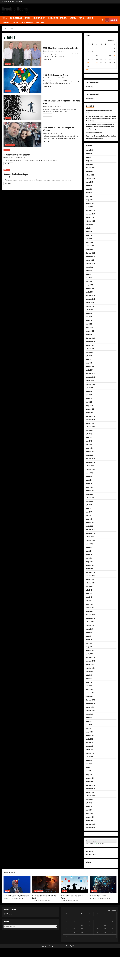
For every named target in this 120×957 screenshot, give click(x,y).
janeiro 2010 (89, 821)
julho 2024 (89, 228)
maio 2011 (89, 767)
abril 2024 (89, 239)
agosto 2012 (89, 714)
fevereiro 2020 (90, 409)
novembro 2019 (90, 420)
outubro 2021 (90, 345)
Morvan (88, 110)
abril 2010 (89, 810)
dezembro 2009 (90, 824)
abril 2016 (89, 558)
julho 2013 (89, 675)
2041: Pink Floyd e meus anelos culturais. (22, 53)
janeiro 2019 (89, 455)
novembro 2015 (90, 576)
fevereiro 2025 (90, 203)
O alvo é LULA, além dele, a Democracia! (16, 896)
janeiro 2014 (89, 654)
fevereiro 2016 (90, 565)
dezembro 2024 (90, 210)
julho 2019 (89, 434)
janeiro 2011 (89, 781)
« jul (87, 70)
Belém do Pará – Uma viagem (16, 174)
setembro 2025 (90, 178)
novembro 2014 (90, 618)
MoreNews (66, 946)
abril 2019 (89, 444)
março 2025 (89, 200)
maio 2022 (89, 320)
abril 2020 (89, 402)
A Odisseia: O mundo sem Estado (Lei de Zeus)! (45, 897)
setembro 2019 (90, 427)
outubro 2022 (90, 303)
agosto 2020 (89, 388)
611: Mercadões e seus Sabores (17, 154)
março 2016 (89, 561)
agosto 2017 (89, 501)
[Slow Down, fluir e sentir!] (103, 884)
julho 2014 (89, 632)
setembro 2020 (90, 384)
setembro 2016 (90, 540)
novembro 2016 (90, 533)
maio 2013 (89, 682)
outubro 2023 (90, 260)
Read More (48, 60)
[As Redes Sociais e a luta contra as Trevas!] (74, 884)
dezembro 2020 (90, 373)
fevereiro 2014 (90, 650)
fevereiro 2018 (90, 491)
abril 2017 (88, 515)
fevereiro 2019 (90, 452)
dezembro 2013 (90, 657)
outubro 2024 (90, 217)
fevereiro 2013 (90, 693)
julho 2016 (89, 547)
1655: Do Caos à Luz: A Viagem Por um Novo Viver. (22, 107)
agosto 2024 (89, 224)
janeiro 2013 (89, 696)
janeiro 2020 (89, 412)
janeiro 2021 (89, 370)
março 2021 (89, 363)
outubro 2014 (90, 622)
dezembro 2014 (90, 615)
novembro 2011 (90, 746)
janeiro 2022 (89, 334)
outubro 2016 (90, 537)
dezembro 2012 (90, 700)
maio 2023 (89, 278)
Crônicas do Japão (16, 18)
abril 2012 (89, 728)
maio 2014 (89, 640)
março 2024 (89, 242)
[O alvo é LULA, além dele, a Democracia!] (17, 884)
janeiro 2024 (89, 249)
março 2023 (89, 285)
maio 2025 (89, 193)
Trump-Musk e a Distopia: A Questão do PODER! (101, 137)
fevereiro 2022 (90, 331)
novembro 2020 (90, 377)
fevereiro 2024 (90, 246)
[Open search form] (102, 20)
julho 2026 (89, 154)
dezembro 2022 (90, 295)
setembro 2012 (90, 710)
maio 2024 (89, 235)
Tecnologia (14, 22)
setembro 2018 (90, 469)
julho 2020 (89, 391)
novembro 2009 (90, 828)
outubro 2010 (90, 792)
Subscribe (113, 20)
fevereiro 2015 (90, 608)
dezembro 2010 (90, 785)
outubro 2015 (90, 579)
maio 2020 (89, 398)
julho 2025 (89, 185)
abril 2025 (89, 196)
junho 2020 (89, 395)
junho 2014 (89, 636)
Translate (100, 844)
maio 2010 (89, 806)
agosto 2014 (89, 629)
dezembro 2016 (90, 530)
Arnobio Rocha (15, 8)
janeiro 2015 (89, 611)
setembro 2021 (90, 349)
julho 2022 (89, 313)
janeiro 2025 (89, 207)
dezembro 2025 (90, 168)
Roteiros (6, 22)
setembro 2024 (90, 221)
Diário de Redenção (27, 22)
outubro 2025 (90, 175)
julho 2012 (89, 718)
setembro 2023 (90, 263)
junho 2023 (89, 274)
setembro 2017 (90, 498)
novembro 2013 (90, 661)
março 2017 (89, 519)
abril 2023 (89, 281)
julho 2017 (89, 505)
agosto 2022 (89, 310)
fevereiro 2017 (90, 522)
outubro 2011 (89, 750)
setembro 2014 (90, 625)
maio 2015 (89, 597)
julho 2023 (89, 271)
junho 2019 (89, 437)
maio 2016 (89, 554)
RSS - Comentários (91, 855)
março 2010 (89, 813)
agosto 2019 (89, 430)
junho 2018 (89, 480)
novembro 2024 (90, 214)
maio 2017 (89, 512)
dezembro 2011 (90, 742)
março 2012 (89, 732)
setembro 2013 (90, 668)
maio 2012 (89, 725)
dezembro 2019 (90, 416)
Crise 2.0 (4, 18)
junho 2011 (89, 764)
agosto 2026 (89, 150)
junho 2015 (89, 593)
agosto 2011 (89, 757)
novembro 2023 (90, 256)
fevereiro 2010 (90, 817)
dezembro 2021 (90, 338)
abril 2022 (89, 324)
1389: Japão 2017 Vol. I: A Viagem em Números (22, 134)
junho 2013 (89, 679)
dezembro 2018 (90, 459)
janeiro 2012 (89, 739)
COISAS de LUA (40, 22)
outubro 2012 (90, 707)
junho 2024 (89, 232)
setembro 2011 (90, 753)
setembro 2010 (90, 796)
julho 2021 (89, 356)
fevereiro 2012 (90, 735)
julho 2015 (89, 590)
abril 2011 (88, 771)
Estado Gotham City (39, 18)
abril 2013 (89, 686)
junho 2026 (89, 157)
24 (88, 63)
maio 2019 (89, 441)
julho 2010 (89, 803)
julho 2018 (89, 476)
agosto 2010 (89, 799)
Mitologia (73, 18)
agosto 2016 (89, 544)
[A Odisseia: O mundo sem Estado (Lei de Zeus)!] (45, 884)
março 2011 (89, 774)
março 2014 (89, 647)
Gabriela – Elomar (97, 132)
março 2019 (89, 448)
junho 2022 (89, 317)
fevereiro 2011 (90, 778)
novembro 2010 (90, 789)
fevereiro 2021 (90, 366)
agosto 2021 (89, 352)
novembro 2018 (90, 462)
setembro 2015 (90, 583)
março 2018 (89, 487)
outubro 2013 (90, 664)
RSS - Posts (89, 851)
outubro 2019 (90, 423)
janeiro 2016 (89, 569)
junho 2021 (89, 359)
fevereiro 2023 (90, 288)
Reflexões (90, 18)
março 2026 (89, 161)
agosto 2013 (89, 672)
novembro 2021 (90, 341)
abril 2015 (89, 601)
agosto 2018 (89, 473)
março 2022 (89, 327)
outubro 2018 (90, 466)
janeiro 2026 (89, 164)
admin (45, 51)
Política (81, 18)
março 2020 (89, 405)
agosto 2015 (89, 586)
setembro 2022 (90, 306)
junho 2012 (89, 721)
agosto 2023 (89, 267)
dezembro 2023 (90, 253)
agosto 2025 (89, 182)
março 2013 (89, 689)
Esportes (27, 18)
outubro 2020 (90, 381)
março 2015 (89, 604)
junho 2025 (89, 189)
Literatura (63, 18)
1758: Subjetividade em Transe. (22, 80)
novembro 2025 (90, 171)
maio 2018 (89, 483)
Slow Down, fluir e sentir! (98, 896)
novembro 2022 (90, 299)
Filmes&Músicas (53, 18)
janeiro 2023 (89, 292)
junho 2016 (89, 551)
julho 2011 (89, 760)
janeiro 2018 (89, 494)
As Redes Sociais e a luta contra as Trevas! (72, 897)
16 (114, 55)
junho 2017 (89, 508)
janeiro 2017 (89, 526)
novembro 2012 (90, 703)
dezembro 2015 (90, 572)
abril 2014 (89, 643)
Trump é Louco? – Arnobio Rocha (95, 136)
